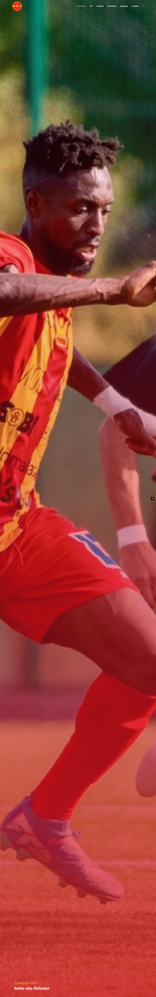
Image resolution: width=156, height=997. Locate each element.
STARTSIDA (81, 6)
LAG (91, 6)
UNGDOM (100, 6)
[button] (78, 498)
